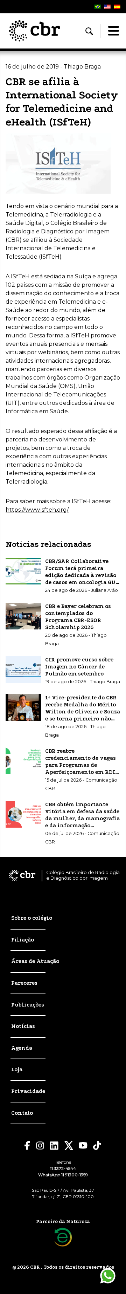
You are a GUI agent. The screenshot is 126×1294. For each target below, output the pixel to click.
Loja (16, 1069)
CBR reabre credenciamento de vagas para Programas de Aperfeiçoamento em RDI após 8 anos (80, 765)
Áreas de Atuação (35, 961)
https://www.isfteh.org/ (37, 509)
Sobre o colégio (31, 918)
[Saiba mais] (63, 1237)
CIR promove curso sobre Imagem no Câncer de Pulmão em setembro (79, 666)
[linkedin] (54, 1145)
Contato (22, 1113)
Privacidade (28, 1091)
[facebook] (27, 1145)
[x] (68, 1145)
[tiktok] (97, 1145)
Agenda (21, 1048)
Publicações (27, 1005)
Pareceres (24, 983)
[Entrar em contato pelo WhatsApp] (107, 1275)
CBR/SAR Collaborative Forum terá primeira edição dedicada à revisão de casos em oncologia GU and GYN (80, 575)
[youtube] (83, 1145)
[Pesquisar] (89, 31)
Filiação (22, 940)
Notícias (23, 1026)
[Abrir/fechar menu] (113, 31)
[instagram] (40, 1145)
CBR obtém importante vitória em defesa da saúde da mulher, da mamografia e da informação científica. (82, 818)
